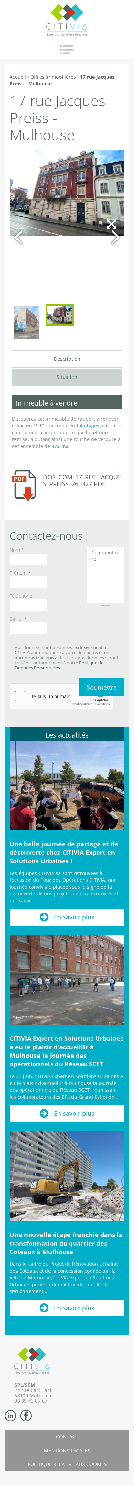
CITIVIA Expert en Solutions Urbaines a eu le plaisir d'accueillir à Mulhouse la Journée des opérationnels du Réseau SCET (66, 1051)
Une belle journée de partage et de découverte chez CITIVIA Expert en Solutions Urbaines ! (64, 852)
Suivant (115, 237)
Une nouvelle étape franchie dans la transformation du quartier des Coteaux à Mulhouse (66, 1243)
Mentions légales (67, 1450)
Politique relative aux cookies (67, 1464)
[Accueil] (67, 20)
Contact (67, 1436)
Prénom (20, 573)
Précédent (18, 237)
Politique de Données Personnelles (59, 665)
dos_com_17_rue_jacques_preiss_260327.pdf (82, 480)
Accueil (18, 77)
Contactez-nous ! (49, 536)
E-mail (18, 618)
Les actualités (67, 735)
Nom (17, 550)
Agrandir (111, 290)
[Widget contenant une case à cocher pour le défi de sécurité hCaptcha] (61, 696)
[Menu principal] (67, 49)
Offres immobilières (53, 77)
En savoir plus (74, 917)
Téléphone (21, 596)
